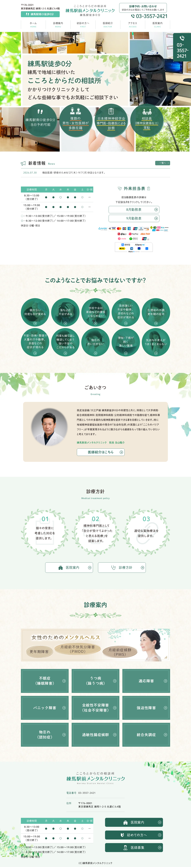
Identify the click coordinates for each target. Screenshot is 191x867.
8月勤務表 (134, 209)
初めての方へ (137, 835)
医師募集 (137, 847)
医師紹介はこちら (101, 452)
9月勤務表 (134, 218)
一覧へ (162, 163)
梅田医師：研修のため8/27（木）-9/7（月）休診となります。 (73, 172)
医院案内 (73, 567)
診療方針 (126, 567)
